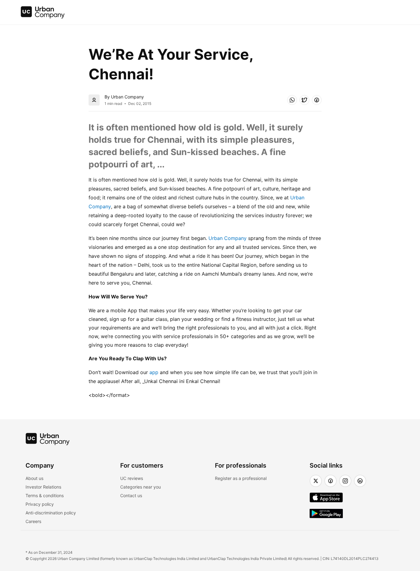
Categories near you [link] (140, 486)
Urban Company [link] (227, 238)
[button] (292, 100)
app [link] (153, 372)
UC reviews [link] (131, 478)
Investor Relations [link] (43, 486)
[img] (43, 12)
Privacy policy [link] (40, 504)
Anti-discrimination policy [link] (51, 512)
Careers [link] (33, 521)
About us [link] (34, 478)
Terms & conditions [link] (45, 495)
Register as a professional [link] (241, 478)
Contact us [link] (131, 495)
